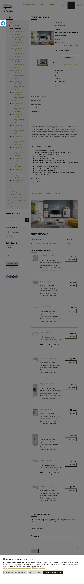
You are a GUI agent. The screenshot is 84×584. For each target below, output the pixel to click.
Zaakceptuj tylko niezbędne (15, 572)
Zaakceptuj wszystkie (53, 572)
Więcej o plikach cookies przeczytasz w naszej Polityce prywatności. (24, 568)
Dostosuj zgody (35, 572)
